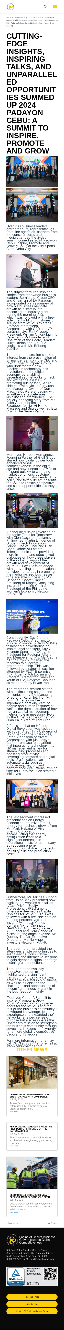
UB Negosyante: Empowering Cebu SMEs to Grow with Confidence (30, 1095)
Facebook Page (32, 1297)
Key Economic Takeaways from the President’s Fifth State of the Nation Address (31, 1128)
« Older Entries (12, 1223)
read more (14, 1111)
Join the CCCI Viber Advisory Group (32, 1311)
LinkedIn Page (32, 1304)
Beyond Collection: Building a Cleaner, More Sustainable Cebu (30, 1196)
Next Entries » (52, 1223)
